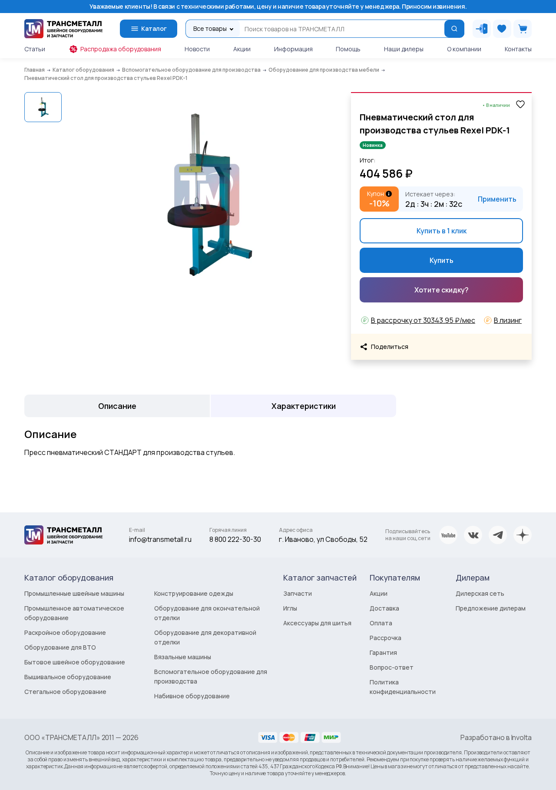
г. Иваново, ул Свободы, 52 (323, 539)
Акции (242, 49)
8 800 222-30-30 (235, 539)
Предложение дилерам (491, 608)
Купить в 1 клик (442, 231)
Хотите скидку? (441, 290)
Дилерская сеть (480, 593)
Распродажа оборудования (120, 49)
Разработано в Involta (496, 737)
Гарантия (383, 652)
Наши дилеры (404, 49)
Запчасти (297, 593)
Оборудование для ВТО (60, 647)
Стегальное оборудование (65, 691)
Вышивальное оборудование (67, 677)
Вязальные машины (182, 657)
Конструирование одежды (193, 593)
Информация (293, 49)
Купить (441, 260)
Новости (197, 49)
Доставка (384, 608)
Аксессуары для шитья (317, 623)
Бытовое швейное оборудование (74, 662)
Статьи (34, 49)
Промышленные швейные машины (74, 593)
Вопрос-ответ (392, 667)
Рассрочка (385, 638)
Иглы (290, 608)
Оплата (381, 623)
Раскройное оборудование (65, 632)
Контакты (518, 49)
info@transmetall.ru (160, 539)
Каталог (154, 28)
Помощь (348, 49)
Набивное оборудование (192, 696)
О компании (464, 49)
